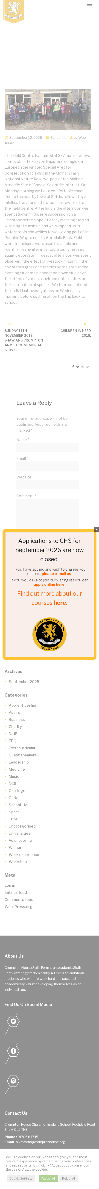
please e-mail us (56, 574)
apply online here (49, 584)
